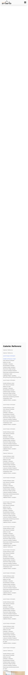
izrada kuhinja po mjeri (9, 359)
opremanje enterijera (9, 356)
